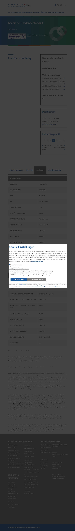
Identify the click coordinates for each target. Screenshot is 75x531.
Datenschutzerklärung (37, 261)
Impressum (57, 286)
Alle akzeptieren (19, 279)
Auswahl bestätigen (37, 279)
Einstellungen (22, 284)
